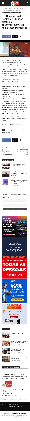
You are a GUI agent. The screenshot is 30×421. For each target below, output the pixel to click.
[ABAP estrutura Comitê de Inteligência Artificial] (6, 166)
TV (19, 12)
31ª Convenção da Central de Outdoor (14, 130)
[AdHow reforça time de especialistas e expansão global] (6, 335)
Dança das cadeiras (4, 176)
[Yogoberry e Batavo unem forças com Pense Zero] (6, 359)
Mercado (16, 12)
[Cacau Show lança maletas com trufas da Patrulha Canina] (6, 343)
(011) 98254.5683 (12, 395)
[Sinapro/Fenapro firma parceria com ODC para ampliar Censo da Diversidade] (6, 182)
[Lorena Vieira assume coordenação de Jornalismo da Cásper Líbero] (6, 174)
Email (4, 203)
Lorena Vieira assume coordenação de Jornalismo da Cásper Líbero (19, 173)
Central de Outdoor (6, 132)
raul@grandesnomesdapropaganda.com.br (14, 399)
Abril (6, 12)
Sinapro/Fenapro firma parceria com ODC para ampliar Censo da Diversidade (19, 182)
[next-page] (5, 188)
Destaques (11, 12)
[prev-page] (3, 188)
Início (3, 8)
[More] (20, 36)
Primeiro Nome (7, 198)
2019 (6, 8)
